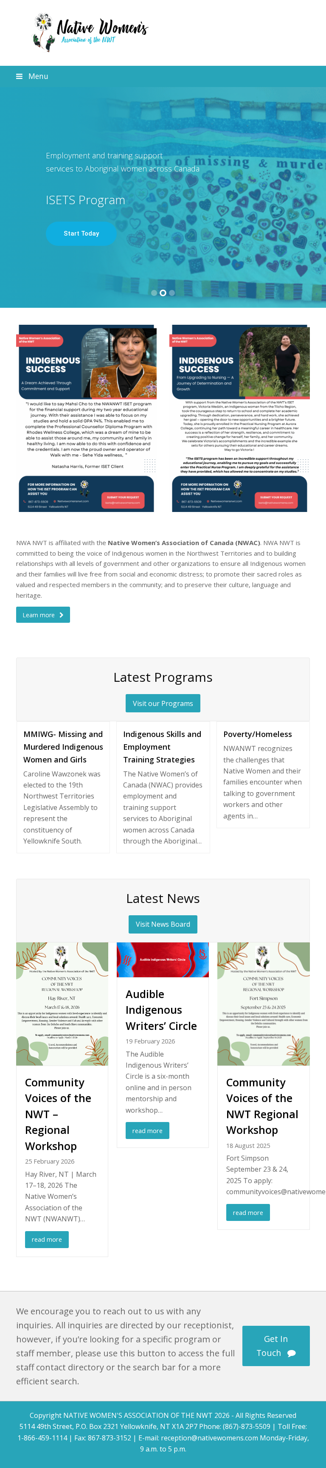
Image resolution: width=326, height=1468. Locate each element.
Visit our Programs (163, 703)
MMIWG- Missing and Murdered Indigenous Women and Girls (63, 746)
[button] (162, 76)
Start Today (81, 233)
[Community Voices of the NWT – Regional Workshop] (62, 1059)
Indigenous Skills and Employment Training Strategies (162, 746)
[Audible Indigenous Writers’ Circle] (163, 971)
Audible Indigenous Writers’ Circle (161, 1010)
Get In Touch (272, 1345)
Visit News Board (163, 924)
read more (47, 1239)
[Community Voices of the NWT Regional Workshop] (263, 1059)
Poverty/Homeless (257, 734)
